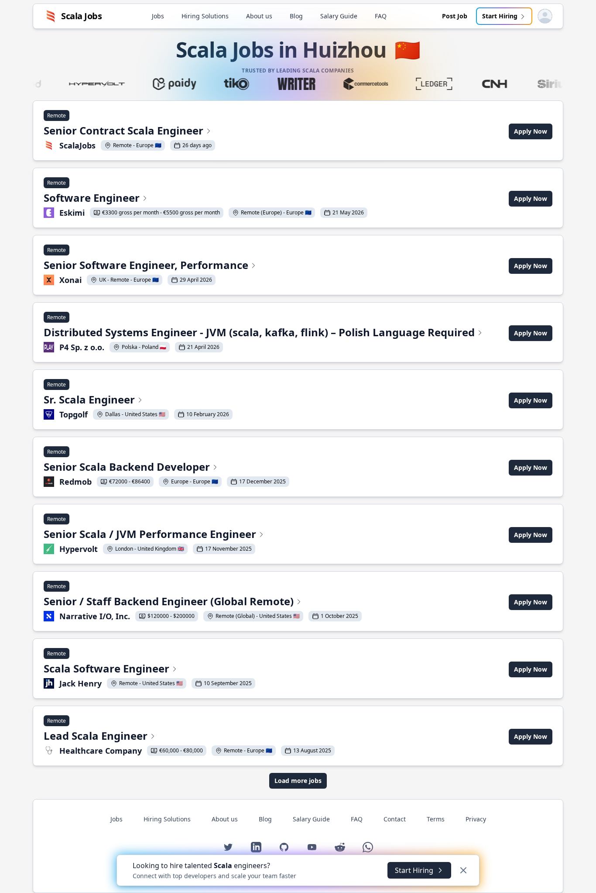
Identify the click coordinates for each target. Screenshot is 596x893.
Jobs (158, 16)
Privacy (476, 819)
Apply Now (530, 131)
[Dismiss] (463, 870)
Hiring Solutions (205, 16)
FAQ (381, 16)
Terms (436, 819)
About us (259, 16)
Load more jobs (298, 780)
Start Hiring (499, 16)
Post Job (454, 16)
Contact (395, 819)
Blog (296, 16)
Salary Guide (338, 16)
